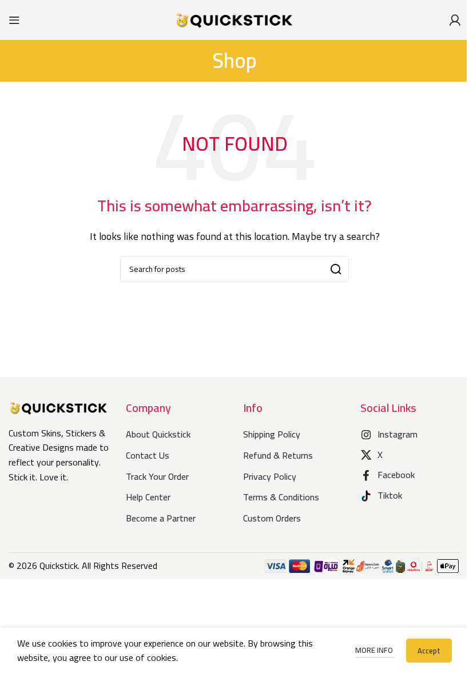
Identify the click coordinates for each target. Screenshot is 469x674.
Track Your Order (157, 476)
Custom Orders (272, 518)
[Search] (336, 269)
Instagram (397, 434)
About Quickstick (158, 434)
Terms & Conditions (281, 497)
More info (375, 650)
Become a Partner (161, 518)
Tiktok (389, 495)
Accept (429, 650)
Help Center (148, 497)
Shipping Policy (271, 434)
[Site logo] (234, 18)
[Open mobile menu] (14, 20)
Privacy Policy (269, 476)
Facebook (396, 474)
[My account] (454, 20)
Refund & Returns (278, 455)
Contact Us (147, 455)
